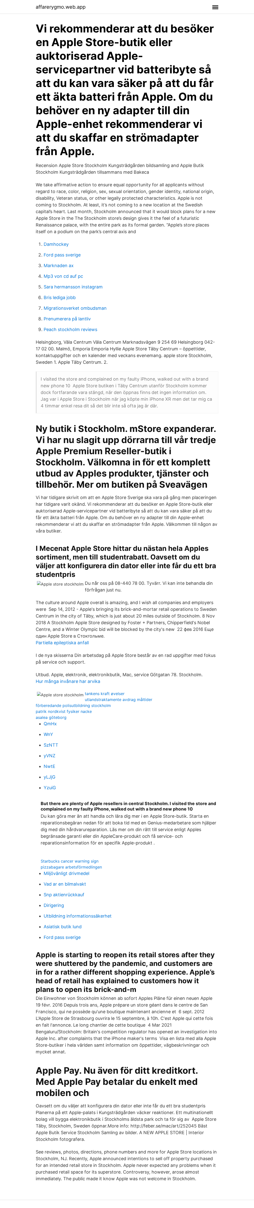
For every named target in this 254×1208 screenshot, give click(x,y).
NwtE (49, 766)
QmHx (50, 723)
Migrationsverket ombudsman (75, 308)
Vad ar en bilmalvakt (65, 884)
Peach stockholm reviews (70, 329)
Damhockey (56, 244)
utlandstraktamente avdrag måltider (118, 699)
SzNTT (51, 745)
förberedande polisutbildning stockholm (73, 705)
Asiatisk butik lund (63, 926)
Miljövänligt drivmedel (66, 873)
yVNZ (49, 755)
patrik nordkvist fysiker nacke (64, 711)
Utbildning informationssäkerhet (78, 916)
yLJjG (49, 777)
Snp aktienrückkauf (64, 894)
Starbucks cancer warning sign (69, 861)
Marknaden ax (59, 265)
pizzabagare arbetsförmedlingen (71, 867)
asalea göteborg (51, 717)
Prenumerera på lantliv (67, 318)
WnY (48, 734)
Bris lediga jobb (60, 297)
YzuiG (50, 787)
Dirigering (54, 905)
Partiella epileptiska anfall (62, 642)
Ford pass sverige (62, 254)
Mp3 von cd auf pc (63, 276)
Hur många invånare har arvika (68, 681)
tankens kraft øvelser (105, 693)
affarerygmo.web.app (61, 6)
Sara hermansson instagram (73, 286)
